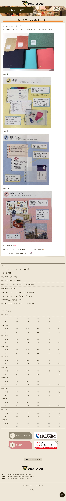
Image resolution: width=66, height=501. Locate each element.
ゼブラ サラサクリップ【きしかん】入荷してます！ (18, 304)
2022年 (5, 357)
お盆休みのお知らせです (10, 277)
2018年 (5, 399)
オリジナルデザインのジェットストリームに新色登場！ (19, 292)
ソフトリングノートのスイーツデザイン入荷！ (16, 269)
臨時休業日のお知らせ (9, 288)
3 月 (38, 321)
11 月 (17, 329)
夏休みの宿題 (7, 273)
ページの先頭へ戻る (34, 459)
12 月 (6, 329)
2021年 (5, 367)
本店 (4, 266)
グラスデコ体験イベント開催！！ (13, 280)
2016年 (5, 420)
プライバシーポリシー (29, 485)
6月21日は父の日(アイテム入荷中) (13, 300)
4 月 (28, 321)
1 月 (59, 321)
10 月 (27, 329)
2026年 (5, 314)
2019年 (5, 388)
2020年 (5, 378)
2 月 (49, 321)
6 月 (6, 321)
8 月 (49, 318)
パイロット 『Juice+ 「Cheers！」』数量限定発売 (18, 284)
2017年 (5, 409)
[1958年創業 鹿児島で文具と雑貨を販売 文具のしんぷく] (33, 3)
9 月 (38, 329)
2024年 (5, 335)
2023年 (5, 346)
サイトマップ (39, 485)
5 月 (17, 321)
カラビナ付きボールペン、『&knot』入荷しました (18, 296)
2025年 (5, 325)
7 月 (59, 318)
